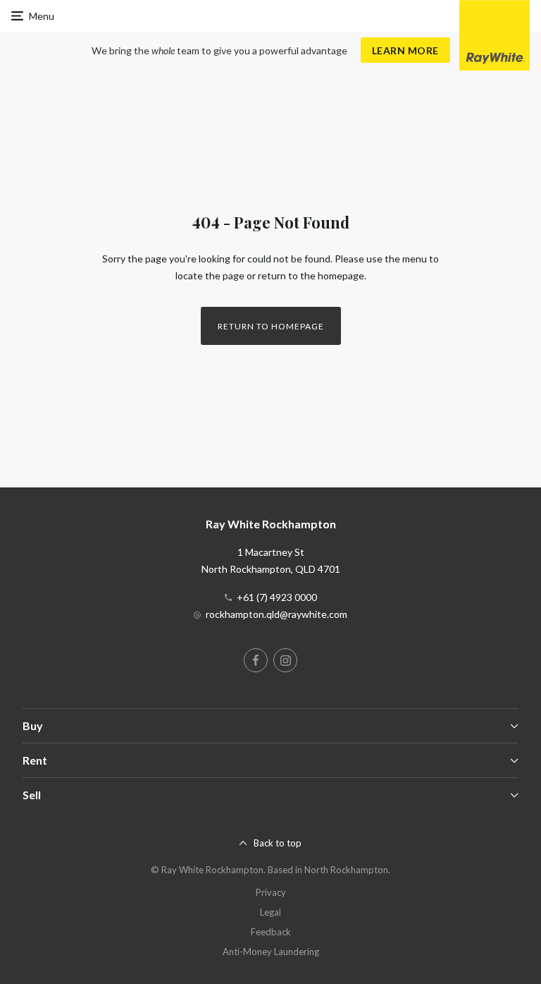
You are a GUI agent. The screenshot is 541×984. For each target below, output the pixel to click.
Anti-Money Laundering (271, 951)
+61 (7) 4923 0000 (277, 597)
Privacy (271, 892)
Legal (270, 912)
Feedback (271, 931)
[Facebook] (256, 660)
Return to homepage (271, 326)
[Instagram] (285, 660)
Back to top (277, 843)
